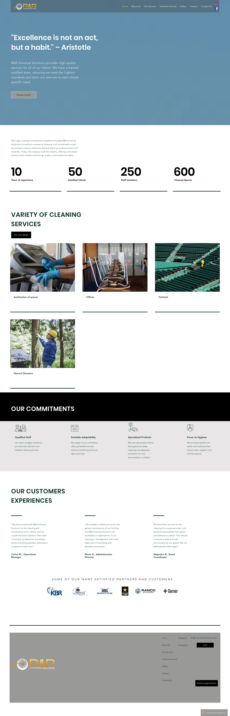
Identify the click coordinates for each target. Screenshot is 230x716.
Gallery (165, 666)
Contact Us (167, 680)
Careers (165, 673)
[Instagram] (216, 3)
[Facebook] (216, 8)
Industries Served (169, 659)
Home (164, 638)
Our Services (167, 652)
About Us (166, 645)
